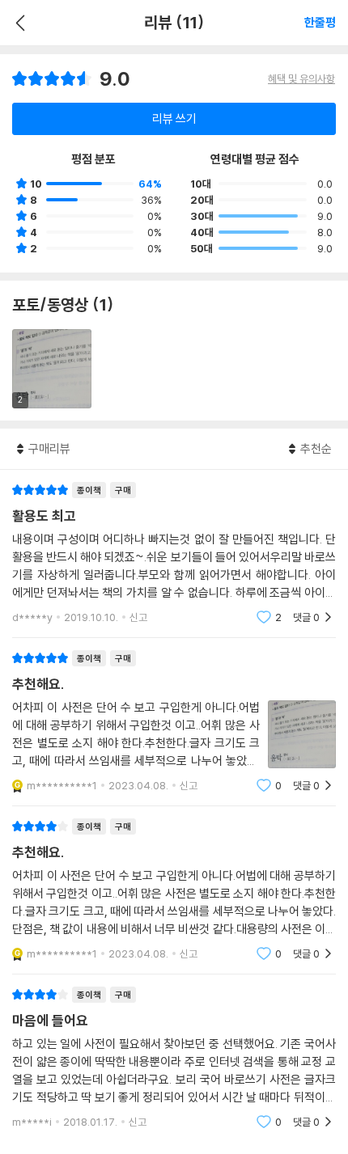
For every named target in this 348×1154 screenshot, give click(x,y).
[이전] (18, 22)
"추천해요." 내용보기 (174, 721)
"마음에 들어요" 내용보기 (174, 1058)
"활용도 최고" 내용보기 (174, 553)
